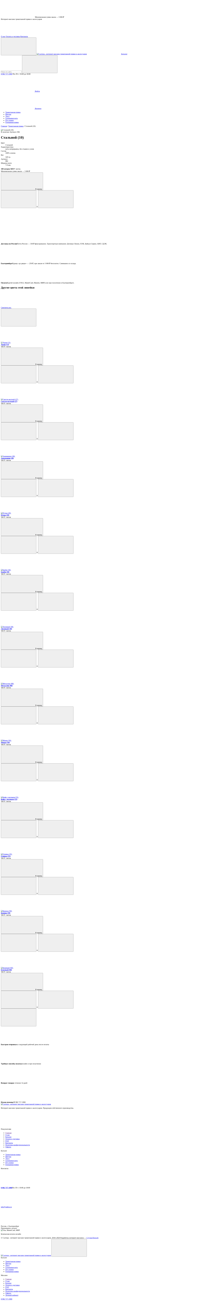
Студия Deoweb (92, 1238)
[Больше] (55, 199)
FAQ (7, 1141)
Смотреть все (6, 307)
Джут (7, 116)
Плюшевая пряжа (12, 122)
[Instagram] (79, 36)
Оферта (8, 1147)
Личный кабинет (11, 1295)
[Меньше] (18, 199)
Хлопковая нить (11, 118)
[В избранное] (17, 224)
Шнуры (8, 114)
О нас (3, 36)
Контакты (24, 36)
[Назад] (18, 317)
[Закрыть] (69, 1248)
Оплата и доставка (13, 36)
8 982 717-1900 (6, 74)
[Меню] (18, 46)
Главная (4, 126)
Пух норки (9, 120)
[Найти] (39, 64)
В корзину (38, 189)
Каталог (8, 1137)
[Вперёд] (18, 1017)
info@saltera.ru (6, 1207)
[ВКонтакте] (45, 36)
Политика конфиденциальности (17, 1145)
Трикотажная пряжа (12, 112)
